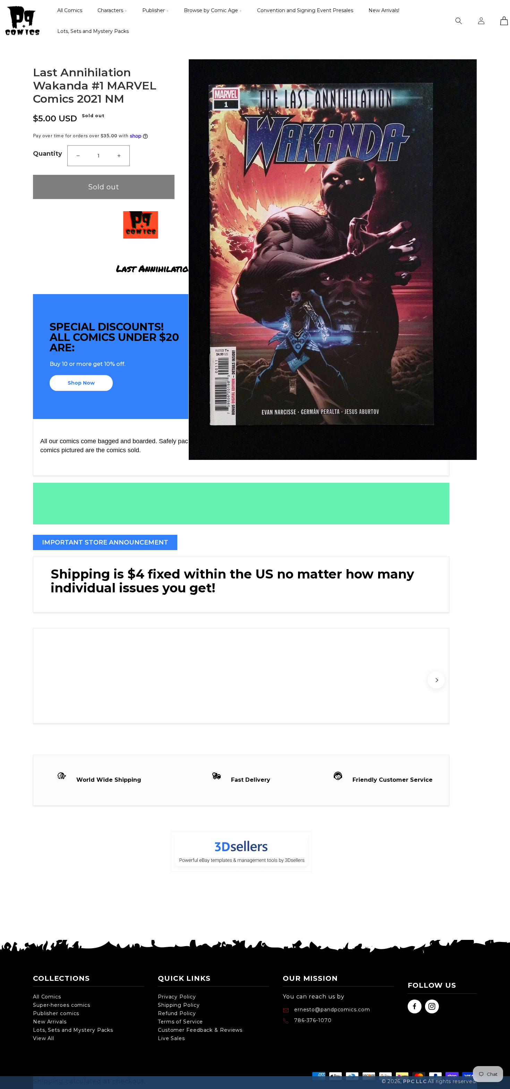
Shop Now (81, 383)
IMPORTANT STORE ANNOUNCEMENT (105, 542)
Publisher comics (56, 1013)
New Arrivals (50, 1022)
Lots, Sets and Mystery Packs (73, 1030)
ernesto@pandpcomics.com (331, 1009)
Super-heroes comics (61, 1005)
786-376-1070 (313, 1020)
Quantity (47, 153)
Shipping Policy (179, 1005)
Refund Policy (177, 1013)
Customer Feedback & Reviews (200, 1030)
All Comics (47, 997)
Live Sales (171, 1038)
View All (43, 1038)
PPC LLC (414, 1081)
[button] (112, 10)
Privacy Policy (177, 997)
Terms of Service (180, 1022)
